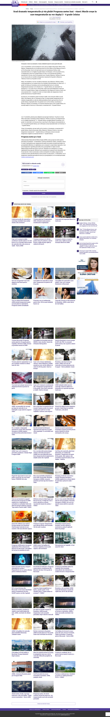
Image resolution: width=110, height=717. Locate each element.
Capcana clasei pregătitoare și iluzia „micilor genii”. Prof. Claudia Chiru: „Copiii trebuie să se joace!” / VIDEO (42, 590)
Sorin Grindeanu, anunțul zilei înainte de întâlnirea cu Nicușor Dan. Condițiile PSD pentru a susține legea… (50, 4)
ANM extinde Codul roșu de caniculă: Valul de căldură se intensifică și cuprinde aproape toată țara (64, 387)
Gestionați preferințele (55, 709)
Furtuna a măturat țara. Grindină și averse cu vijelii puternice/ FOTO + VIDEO (65, 675)
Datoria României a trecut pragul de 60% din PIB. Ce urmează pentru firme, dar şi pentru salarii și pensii (65, 342)
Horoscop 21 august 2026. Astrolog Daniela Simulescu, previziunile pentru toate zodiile (88, 252)
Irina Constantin (57, 17)
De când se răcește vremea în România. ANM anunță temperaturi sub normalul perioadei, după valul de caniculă (43, 612)
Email (61, 172)
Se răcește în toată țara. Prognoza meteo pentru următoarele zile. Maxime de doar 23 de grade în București (43, 569)
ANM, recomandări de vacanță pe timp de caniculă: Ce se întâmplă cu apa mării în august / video (22, 409)
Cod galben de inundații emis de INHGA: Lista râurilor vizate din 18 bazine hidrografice (42, 341)
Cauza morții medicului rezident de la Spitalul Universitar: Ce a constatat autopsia (88, 238)
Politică (31, 2)
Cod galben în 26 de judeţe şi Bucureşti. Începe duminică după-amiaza (20, 654)
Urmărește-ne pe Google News (66, 22)
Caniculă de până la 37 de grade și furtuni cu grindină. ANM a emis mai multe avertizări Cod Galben (64, 612)
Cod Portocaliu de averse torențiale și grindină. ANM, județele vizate (41, 675)
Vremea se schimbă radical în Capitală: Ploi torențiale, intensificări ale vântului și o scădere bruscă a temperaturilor (64, 569)
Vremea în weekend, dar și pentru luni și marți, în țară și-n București (64, 654)
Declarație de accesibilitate (73, 709)
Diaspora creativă (58, 2)
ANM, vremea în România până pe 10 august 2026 (21, 674)
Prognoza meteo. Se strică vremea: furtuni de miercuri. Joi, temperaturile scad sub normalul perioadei (43, 696)
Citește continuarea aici (27, 157)
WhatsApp (50, 172)
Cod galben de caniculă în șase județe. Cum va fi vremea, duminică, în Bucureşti (64, 282)
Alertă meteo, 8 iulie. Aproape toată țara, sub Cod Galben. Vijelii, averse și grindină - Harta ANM (22, 695)
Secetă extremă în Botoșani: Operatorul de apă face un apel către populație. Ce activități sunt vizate (43, 430)
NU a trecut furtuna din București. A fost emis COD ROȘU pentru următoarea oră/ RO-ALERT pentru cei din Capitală (22, 590)
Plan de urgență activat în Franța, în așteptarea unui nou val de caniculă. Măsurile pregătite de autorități (43, 655)
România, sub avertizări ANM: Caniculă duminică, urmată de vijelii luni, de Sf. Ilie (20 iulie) (64, 589)
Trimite (43, 193)
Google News (36, 165)
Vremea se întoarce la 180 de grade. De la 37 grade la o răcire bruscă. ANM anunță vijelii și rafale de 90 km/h (42, 241)
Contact (64, 709)
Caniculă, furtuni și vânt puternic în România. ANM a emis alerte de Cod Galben (65, 302)
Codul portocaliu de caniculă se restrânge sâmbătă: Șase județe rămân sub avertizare (21, 220)
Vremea (31, 8)
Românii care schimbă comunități (72, 2)
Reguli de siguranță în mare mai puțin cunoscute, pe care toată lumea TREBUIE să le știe (21, 477)
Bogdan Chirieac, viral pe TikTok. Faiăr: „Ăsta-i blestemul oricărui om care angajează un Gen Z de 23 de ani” (88, 224)
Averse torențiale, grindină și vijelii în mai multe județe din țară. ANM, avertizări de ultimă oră (21, 612)
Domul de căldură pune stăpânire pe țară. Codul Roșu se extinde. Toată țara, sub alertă (65, 408)
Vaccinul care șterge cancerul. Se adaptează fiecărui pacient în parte (22, 386)
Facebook (28, 172)
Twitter (38, 172)
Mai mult (85, 2)
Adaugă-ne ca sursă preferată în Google (47, 22)
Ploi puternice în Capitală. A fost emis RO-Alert (64, 546)
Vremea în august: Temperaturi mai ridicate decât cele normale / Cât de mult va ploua (43, 525)
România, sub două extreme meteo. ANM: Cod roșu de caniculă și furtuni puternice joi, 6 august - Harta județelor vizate (64, 364)
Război (35, 2)
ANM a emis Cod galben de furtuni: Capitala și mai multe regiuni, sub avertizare (42, 546)
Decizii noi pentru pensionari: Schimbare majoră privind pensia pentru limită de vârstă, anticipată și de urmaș (65, 430)
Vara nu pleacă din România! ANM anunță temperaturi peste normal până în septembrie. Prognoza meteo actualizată (21, 303)
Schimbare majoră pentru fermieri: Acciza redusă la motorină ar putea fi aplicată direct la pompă (63, 526)
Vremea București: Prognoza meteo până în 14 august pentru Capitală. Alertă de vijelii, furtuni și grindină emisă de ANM (21, 342)
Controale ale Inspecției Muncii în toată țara (65, 220)
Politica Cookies (46, 709)
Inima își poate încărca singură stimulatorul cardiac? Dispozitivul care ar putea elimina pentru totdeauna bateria (22, 569)
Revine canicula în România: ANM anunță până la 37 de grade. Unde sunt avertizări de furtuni (43, 632)
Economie (50, 2)
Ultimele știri (24, 2)
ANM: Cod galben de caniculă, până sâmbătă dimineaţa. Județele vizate (21, 632)
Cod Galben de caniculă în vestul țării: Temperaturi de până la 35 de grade (43, 282)
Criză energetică (43, 2)
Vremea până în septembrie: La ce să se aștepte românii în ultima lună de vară (22, 363)
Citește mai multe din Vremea (43, 703)
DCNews (15, 4)
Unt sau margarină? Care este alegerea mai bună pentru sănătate (20, 282)
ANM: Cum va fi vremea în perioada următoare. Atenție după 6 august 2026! (22, 452)
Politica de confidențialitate (34, 709)
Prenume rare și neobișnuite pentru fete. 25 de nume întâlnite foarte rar (43, 302)
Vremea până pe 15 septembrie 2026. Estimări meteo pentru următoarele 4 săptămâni (42, 220)
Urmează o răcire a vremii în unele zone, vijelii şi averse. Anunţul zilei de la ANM (63, 240)
